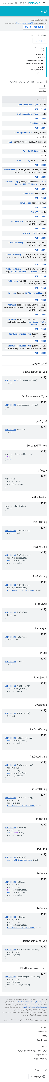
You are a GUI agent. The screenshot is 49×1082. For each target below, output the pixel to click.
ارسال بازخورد (40, 41)
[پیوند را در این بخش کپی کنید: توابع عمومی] (28, 363)
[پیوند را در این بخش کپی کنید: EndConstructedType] (19, 372)
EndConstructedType (28, 104)
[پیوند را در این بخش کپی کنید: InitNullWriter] (28, 497)
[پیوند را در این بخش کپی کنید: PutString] (33, 819)
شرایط (44, 1070)
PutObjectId (17, 221)
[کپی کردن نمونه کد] (45, 377)
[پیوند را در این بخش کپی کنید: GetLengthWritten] (23, 445)
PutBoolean (28, 193)
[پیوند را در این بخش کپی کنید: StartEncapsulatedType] (17, 968)
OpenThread (41, 1040)
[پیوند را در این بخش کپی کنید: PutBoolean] (30, 604)
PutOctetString (15, 242)
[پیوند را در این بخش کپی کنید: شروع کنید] (33, 470)
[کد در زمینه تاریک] (42, 377)
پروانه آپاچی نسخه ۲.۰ (32, 1004)
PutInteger (25, 203)
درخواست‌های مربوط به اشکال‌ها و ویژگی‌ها (32, 1050)
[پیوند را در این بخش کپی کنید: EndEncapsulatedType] (18, 396)
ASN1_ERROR (40, 109)
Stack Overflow (40, 1059)
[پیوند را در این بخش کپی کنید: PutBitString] (29, 522)
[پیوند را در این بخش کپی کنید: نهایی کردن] (33, 421)
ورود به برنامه (8, 3)
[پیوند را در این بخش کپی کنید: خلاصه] (35, 91)
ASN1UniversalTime (34, 293)
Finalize (34, 123)
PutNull (34, 212)
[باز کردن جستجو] (16, 3)
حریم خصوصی (35, 1070)
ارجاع (44, 11)
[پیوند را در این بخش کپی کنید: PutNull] (35, 653)
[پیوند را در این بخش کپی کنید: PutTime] (33, 849)
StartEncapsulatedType (19, 346)
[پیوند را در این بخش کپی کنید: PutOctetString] (26, 729)
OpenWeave (42, 35)
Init (9, 142)
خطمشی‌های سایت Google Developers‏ (33, 1007)
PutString (13, 281)
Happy (44, 1036)
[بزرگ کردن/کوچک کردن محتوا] (34, 47)
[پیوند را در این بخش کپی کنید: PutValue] (33, 873)
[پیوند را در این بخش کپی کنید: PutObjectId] (30, 677)
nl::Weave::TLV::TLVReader (30, 182)
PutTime (12, 293)
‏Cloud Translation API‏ (25, 23)
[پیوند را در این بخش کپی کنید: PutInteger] (31, 628)
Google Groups (41, 1055)
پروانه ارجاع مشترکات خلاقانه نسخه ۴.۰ (30, 1002)
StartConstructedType (20, 334)
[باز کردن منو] (43, 3)
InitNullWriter (30, 151)
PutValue (12, 305)
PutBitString (23, 160)
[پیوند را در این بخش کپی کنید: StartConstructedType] (18, 941)
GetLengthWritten (23, 132)
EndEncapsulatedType (27, 114)
